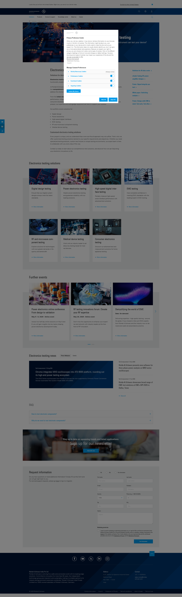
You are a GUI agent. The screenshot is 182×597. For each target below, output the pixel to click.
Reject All (113, 99)
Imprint (69, 63)
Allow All (103, 99)
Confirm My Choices (74, 91)
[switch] (112, 76)
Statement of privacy (73, 61)
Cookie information (72, 59)
